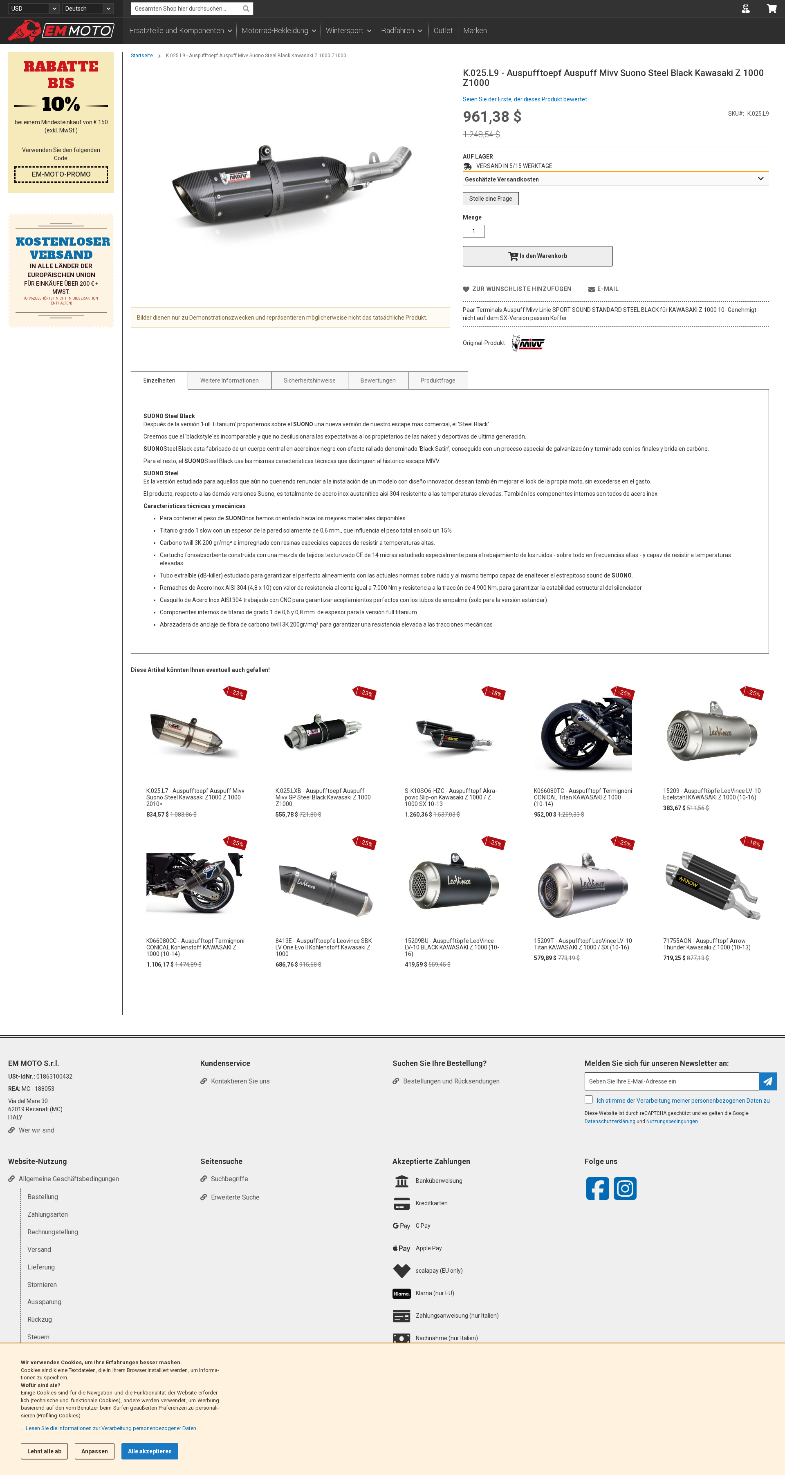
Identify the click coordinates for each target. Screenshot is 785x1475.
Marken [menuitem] (475, 30)
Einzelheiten (159, 380)
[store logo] (61, 31)
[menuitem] (180, 31)
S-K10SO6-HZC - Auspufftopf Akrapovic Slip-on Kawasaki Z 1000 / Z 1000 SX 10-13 (451, 797)
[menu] (454, 31)
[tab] (616, 179)
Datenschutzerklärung (610, 1121)
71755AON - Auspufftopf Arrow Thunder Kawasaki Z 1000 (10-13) (707, 944)
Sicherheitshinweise (310, 380)
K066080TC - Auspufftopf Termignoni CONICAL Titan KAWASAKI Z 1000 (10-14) (583, 797)
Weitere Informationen (229, 380)
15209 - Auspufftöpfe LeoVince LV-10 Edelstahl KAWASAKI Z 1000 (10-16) (712, 794)
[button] (34, 8)
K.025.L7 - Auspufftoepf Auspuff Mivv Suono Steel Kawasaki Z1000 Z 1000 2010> (195, 797)
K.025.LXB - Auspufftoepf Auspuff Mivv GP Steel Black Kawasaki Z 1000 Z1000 (323, 797)
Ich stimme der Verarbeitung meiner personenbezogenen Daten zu (683, 1100)
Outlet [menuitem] (443, 30)
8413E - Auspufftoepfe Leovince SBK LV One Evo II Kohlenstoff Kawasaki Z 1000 (324, 947)
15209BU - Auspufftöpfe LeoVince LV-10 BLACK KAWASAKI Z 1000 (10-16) (452, 947)
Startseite (142, 55)
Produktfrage (438, 380)
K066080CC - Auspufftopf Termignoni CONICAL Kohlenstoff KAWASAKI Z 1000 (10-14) (195, 947)
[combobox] (192, 8)
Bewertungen (378, 380)
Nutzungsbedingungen (672, 1121)
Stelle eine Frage (490, 198)
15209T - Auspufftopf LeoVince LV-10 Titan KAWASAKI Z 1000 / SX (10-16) (583, 944)
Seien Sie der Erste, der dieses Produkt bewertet (525, 99)
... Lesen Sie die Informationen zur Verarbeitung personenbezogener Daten (108, 1428)
